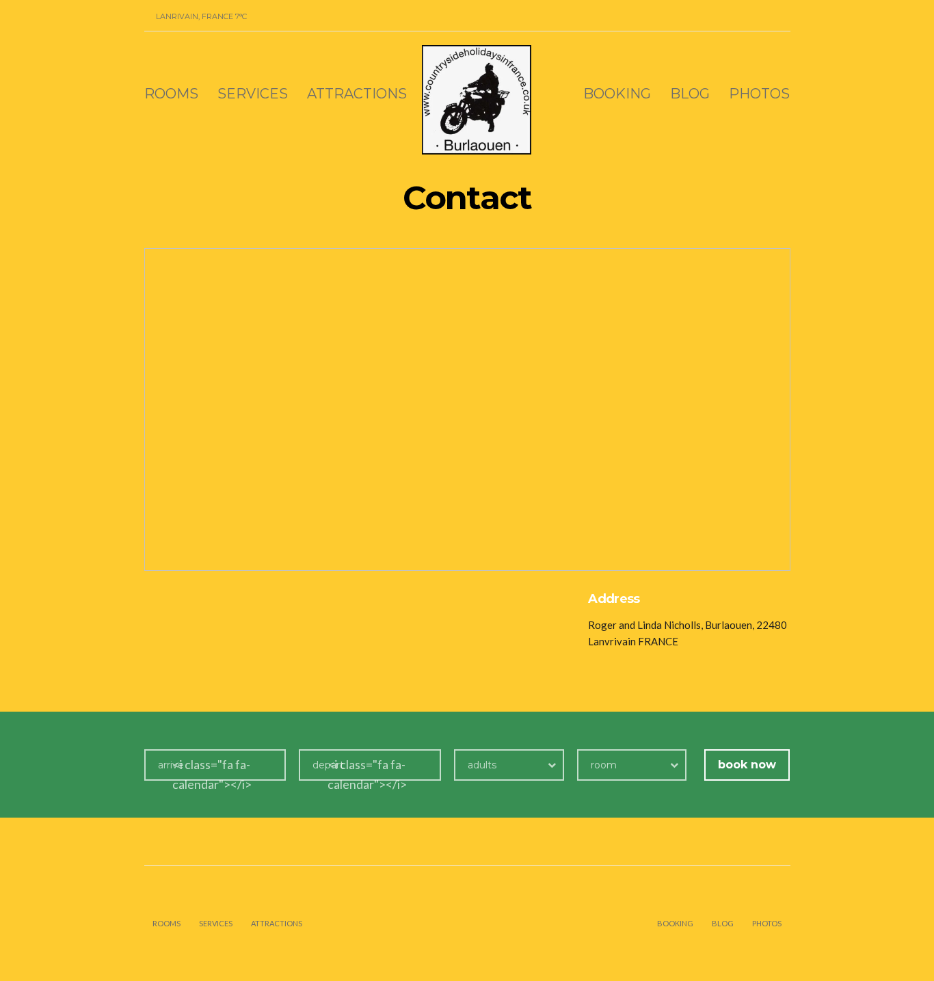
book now (747, 764)
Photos (759, 93)
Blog (690, 93)
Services (252, 93)
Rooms (171, 93)
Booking (617, 93)
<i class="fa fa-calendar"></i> (212, 774)
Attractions (357, 93)
